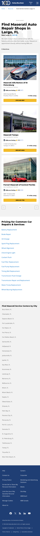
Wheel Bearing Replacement (12, 290)
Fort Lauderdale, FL (8, 323)
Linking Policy (16, 531)
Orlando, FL (6, 406)
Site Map (23, 491)
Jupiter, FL (5, 360)
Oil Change (5, 239)
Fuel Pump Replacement (10, 267)
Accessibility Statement (27, 531)
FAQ (3, 471)
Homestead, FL (7, 351)
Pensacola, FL (6, 420)
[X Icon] (15, 513)
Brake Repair (6, 234)
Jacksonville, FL (7, 355)
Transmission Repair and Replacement (16, 280)
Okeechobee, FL (7, 401)
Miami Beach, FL (7, 392)
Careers (22, 471)
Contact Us (5, 475)
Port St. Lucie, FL (7, 425)
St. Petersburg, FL (7, 438)
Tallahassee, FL (7, 443)
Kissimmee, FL (6, 369)
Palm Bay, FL (6, 411)
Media (22, 487)
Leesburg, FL (6, 374)
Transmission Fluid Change (11, 276)
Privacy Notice (6, 480)
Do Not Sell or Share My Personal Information (10, 486)
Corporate (23, 475)
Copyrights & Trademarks (8, 528)
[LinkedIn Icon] (24, 513)
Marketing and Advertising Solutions (29, 481)
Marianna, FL (6, 378)
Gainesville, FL (6, 342)
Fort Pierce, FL (6, 332)
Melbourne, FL (6, 383)
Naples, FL (5, 397)
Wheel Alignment (8, 248)
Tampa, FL (5, 448)
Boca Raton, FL (6, 309)
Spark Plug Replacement (10, 243)
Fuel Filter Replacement (10, 262)
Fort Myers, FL (6, 328)
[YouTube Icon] (29, 513)
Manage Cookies (7, 501)
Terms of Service (6, 531)
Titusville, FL (6, 452)
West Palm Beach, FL (8, 457)
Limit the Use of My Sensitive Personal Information (8, 494)
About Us (5, 505)
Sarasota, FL (6, 429)
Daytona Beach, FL (8, 319)
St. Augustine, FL (7, 434)
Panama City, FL (7, 415)
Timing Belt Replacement (11, 271)
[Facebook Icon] (11, 513)
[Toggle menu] (37, 3)
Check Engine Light (8, 253)
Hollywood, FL (6, 346)
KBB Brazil (23, 496)
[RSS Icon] (20, 513)
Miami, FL (5, 388)
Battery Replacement (9, 230)
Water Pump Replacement (11, 285)
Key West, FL (6, 365)
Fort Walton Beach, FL (9, 337)
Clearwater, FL (6, 314)
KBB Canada (24, 501)
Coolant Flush (7, 257)
